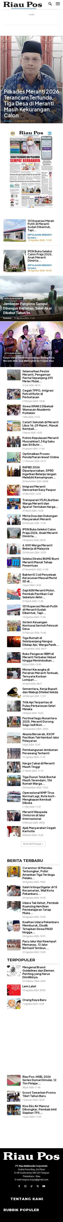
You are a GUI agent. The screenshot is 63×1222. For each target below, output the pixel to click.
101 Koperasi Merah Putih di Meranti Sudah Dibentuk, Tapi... (41, 225)
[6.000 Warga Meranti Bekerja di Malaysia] (14, 548)
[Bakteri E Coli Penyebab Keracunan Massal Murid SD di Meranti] (14, 578)
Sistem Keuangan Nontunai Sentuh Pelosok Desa (40, 625)
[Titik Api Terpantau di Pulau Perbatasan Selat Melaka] (14, 706)
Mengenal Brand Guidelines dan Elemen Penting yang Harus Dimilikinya (38, 972)
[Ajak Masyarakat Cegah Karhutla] (14, 831)
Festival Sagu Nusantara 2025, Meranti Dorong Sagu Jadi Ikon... (39, 721)
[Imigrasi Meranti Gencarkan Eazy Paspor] (14, 490)
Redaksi (8, 121)
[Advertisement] (31, 1046)
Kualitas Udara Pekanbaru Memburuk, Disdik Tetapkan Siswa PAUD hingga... (40, 927)
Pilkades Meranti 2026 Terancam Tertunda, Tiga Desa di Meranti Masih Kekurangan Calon (31, 103)
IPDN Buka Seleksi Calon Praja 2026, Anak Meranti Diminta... (40, 255)
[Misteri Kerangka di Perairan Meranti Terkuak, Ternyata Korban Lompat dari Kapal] (14, 673)
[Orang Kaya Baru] (14, 1003)
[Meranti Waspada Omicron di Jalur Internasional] (14, 815)
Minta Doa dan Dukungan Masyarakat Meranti (40, 517)
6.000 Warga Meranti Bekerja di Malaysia (37, 546)
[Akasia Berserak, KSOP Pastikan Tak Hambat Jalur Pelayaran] (14, 737)
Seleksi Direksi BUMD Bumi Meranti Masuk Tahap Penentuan (40, 562)
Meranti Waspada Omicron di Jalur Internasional (34, 815)
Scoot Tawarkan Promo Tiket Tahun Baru (39, 1094)
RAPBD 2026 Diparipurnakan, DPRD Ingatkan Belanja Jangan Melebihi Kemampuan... (39, 472)
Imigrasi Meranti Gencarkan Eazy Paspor (39, 488)
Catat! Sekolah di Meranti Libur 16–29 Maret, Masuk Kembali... (40, 425)
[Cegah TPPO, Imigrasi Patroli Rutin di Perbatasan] (14, 394)
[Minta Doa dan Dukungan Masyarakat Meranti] (14, 519)
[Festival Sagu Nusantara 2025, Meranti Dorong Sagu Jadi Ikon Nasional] (14, 721)
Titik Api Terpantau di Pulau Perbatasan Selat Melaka (38, 705)
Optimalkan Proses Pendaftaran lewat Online (40, 455)
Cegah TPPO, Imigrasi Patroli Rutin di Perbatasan (37, 394)
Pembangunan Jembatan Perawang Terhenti (40, 751)
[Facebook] (19, 1186)
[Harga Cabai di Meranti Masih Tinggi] (14, 767)
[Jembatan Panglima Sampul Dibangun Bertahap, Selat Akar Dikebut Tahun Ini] (31, 298)
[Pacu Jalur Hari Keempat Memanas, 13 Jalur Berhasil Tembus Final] (14, 945)
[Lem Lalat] (14, 990)
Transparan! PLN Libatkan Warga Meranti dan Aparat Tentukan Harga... (40, 503)
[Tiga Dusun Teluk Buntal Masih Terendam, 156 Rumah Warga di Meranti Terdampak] (14, 780)
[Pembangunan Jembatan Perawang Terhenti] (14, 753)
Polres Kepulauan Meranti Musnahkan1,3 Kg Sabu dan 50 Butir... (40, 441)
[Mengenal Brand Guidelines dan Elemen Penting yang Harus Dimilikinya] (14, 970)
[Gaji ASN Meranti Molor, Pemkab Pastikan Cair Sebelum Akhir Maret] (14, 594)
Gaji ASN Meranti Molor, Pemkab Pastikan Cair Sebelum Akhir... (38, 593)
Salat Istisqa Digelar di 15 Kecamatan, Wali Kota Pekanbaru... (39, 890)
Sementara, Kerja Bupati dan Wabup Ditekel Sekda (40, 690)
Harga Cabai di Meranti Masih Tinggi (38, 764)
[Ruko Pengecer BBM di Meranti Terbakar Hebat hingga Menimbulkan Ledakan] (14, 657)
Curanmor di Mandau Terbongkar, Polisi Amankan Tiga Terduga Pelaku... (38, 873)
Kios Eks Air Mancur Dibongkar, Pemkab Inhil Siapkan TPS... (39, 1109)
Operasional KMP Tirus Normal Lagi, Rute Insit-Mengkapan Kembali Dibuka (39, 798)
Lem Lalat (29, 986)
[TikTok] (31, 1186)
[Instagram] (25, 1186)
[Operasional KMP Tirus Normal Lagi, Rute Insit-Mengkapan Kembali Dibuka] (14, 796)
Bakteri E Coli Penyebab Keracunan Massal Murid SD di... (39, 578)
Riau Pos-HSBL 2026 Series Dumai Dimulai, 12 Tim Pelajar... (39, 1080)
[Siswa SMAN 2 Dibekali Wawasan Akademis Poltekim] (14, 409)
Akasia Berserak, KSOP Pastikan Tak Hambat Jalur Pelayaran (40, 737)
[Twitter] (38, 1186)
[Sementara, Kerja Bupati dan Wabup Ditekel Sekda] (14, 692)
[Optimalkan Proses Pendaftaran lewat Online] (14, 457)
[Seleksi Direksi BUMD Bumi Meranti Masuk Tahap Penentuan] (14, 562)
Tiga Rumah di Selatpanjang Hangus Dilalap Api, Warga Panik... (40, 641)
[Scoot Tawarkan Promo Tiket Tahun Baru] (14, 1096)
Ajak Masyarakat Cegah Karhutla (39, 829)
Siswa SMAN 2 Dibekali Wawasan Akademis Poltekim (37, 409)
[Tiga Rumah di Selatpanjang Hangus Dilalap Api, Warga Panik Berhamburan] (14, 641)
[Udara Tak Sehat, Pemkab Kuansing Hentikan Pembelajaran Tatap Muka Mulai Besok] (14, 906)
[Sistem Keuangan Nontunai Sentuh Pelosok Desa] (14, 625)
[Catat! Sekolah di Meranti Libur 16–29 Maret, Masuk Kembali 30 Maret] (14, 425)
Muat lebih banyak (32, 843)
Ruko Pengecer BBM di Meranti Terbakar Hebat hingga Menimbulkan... (39, 657)
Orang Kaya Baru (34, 1000)
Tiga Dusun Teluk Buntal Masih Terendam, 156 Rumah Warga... (39, 780)
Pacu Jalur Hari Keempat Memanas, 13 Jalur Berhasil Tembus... (39, 944)
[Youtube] (44, 1186)
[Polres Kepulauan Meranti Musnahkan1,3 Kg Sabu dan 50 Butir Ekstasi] (14, 441)
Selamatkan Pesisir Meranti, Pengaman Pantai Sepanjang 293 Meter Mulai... (37, 376)
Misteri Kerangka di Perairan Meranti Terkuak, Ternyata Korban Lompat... (40, 674)
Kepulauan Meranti (40, 234)
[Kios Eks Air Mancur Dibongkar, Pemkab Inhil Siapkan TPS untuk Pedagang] (14, 1109)
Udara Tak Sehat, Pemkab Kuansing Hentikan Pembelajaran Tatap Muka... (40, 908)
